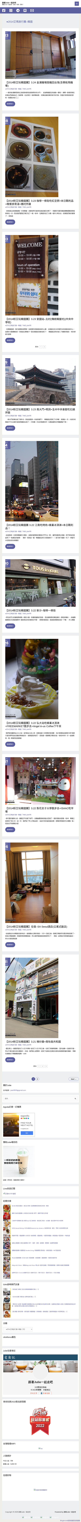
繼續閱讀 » (10, 104)
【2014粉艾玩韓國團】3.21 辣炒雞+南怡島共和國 (33, 1041)
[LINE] (25, 10)
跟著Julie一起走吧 (9, 3)
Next (73, 1079)
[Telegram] (18, 10)
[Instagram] (11, 10)
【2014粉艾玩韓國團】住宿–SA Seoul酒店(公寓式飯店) (36, 926)
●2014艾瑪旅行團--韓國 (13, 89)
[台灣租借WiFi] (41, 1449)
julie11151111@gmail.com (18, 1090)
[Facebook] (3, 10)
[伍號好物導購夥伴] (40, 1490)
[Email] (32, 10)
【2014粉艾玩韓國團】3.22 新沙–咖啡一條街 (30, 610)
